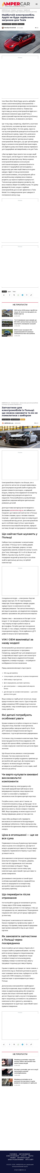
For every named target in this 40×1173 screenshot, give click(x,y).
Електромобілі (6, 24)
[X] (14, 295)
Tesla (14, 291)
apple (9, 291)
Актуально (20, 10)
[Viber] (27, 295)
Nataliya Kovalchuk (10, 27)
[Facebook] (9, 295)
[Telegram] (22, 295)
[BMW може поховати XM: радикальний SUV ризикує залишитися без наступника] (7, 333)
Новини (13, 10)
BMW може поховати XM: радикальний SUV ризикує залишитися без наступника (24, 331)
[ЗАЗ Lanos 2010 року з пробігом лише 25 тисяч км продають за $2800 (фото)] (7, 313)
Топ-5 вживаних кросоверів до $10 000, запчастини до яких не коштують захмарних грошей (25, 321)
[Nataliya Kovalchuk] (3, 28)
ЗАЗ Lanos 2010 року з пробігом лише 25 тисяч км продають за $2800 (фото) (25, 312)
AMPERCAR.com (6, 10)
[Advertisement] (20, 78)
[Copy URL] (31, 295)
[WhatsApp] (18, 295)
